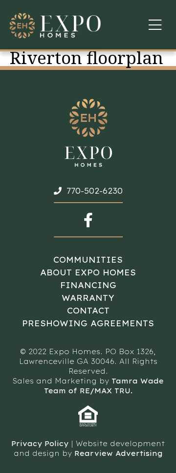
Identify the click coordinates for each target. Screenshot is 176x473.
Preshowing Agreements (88, 323)
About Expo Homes (88, 272)
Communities (88, 260)
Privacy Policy (39, 443)
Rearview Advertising (118, 453)
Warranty (88, 298)
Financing (88, 285)
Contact (88, 310)
